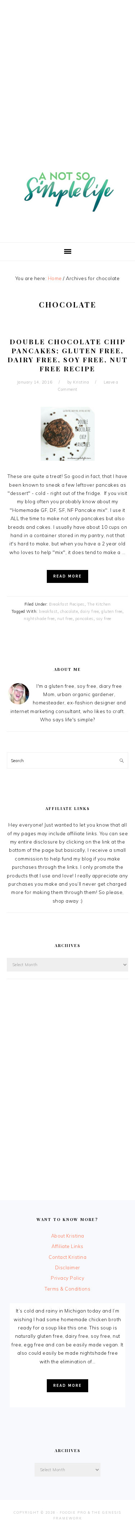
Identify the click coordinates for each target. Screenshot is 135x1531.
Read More (67, 576)
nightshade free (39, 618)
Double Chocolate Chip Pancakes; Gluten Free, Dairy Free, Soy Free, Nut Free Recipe (68, 355)
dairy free (89, 611)
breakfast (48, 611)
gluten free (111, 611)
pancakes (84, 618)
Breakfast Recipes (67, 604)
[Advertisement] (67, 67)
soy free (103, 618)
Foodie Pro (73, 1512)
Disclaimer (67, 1267)
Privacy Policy (67, 1278)
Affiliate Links (67, 1246)
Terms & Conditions (67, 1289)
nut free (65, 618)
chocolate (69, 611)
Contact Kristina (67, 1257)
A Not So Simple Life (67, 187)
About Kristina (67, 1236)
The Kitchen (99, 604)
